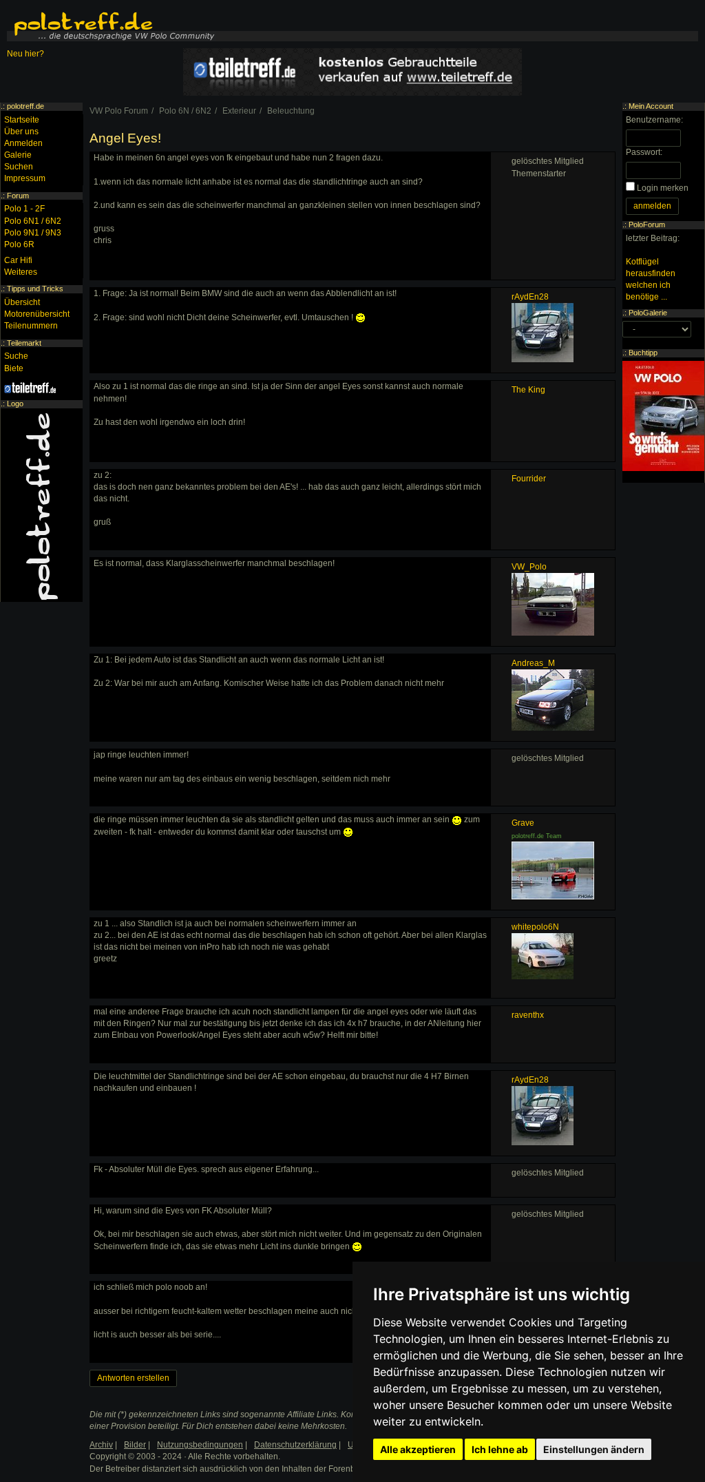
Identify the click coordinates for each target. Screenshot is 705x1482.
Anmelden (23, 143)
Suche (16, 356)
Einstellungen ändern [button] (593, 1449)
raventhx (528, 1015)
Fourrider (529, 478)
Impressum (24, 178)
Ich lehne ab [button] (500, 1449)
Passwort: (644, 152)
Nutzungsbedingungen (200, 1445)
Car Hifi (18, 260)
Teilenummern (31, 326)
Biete (13, 368)
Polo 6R (19, 244)
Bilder (135, 1445)
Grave (523, 823)
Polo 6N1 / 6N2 (32, 221)
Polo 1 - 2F (24, 208)
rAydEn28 (530, 297)
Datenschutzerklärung (295, 1445)
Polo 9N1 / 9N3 (32, 233)
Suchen (18, 166)
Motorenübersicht (37, 314)
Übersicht (22, 302)
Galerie (18, 155)
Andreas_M (533, 663)
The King (528, 390)
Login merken (662, 188)
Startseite (21, 120)
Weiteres (20, 272)
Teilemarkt (24, 343)
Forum (18, 195)
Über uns (21, 131)
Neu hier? (25, 54)
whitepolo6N (535, 927)
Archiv (101, 1445)
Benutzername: (654, 120)
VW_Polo (529, 567)
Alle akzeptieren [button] (418, 1449)
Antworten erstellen (133, 1378)
